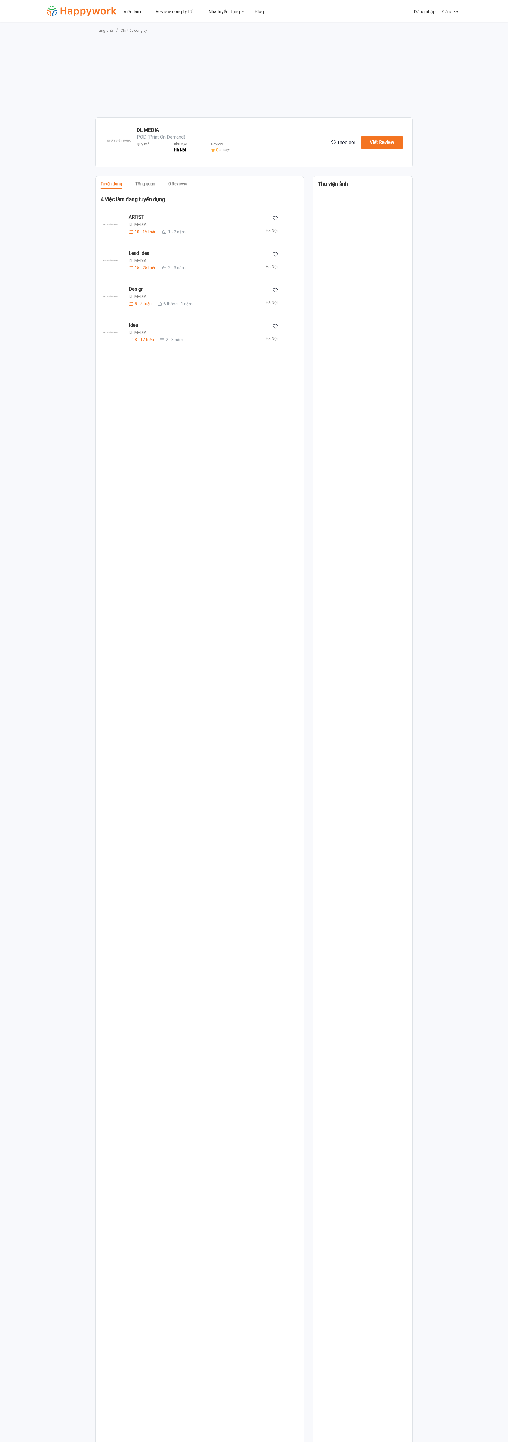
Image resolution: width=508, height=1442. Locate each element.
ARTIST (136, 217)
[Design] (107, 296)
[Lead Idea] (107, 260)
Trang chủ (104, 30)
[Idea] (107, 332)
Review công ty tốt (175, 11)
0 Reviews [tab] (177, 183)
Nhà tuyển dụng (224, 11)
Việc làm (132, 11)
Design (136, 289)
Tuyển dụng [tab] (111, 183)
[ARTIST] (107, 224)
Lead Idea (139, 253)
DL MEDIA (138, 224)
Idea (133, 325)
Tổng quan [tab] (145, 183)
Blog (259, 11)
